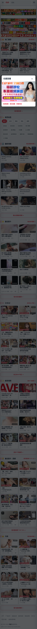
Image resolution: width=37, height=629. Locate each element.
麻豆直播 (12, 104)
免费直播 (5, 104)
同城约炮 (19, 104)
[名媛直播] (18, 314)
